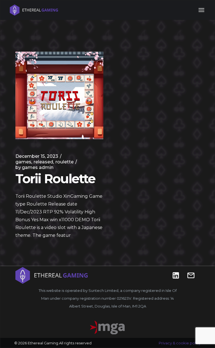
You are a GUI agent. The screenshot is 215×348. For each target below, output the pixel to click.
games (23, 162)
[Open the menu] (201, 10)
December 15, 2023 (36, 156)
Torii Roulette (55, 178)
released (43, 162)
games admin (34, 167)
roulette (64, 162)
